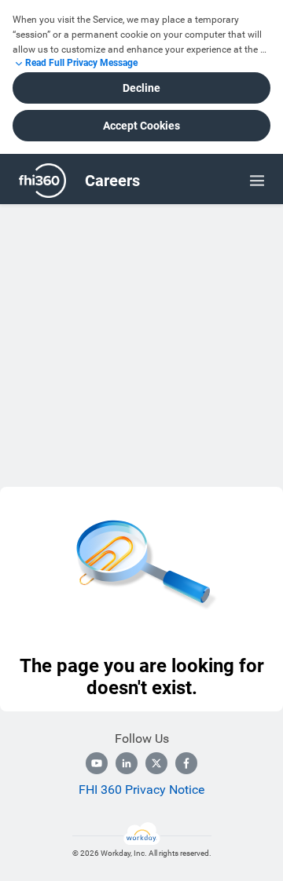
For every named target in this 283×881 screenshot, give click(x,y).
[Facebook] (186, 763)
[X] (156, 763)
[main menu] (257, 180)
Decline (141, 88)
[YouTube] (97, 763)
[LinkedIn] (127, 763)
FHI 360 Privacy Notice (141, 789)
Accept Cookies (141, 125)
